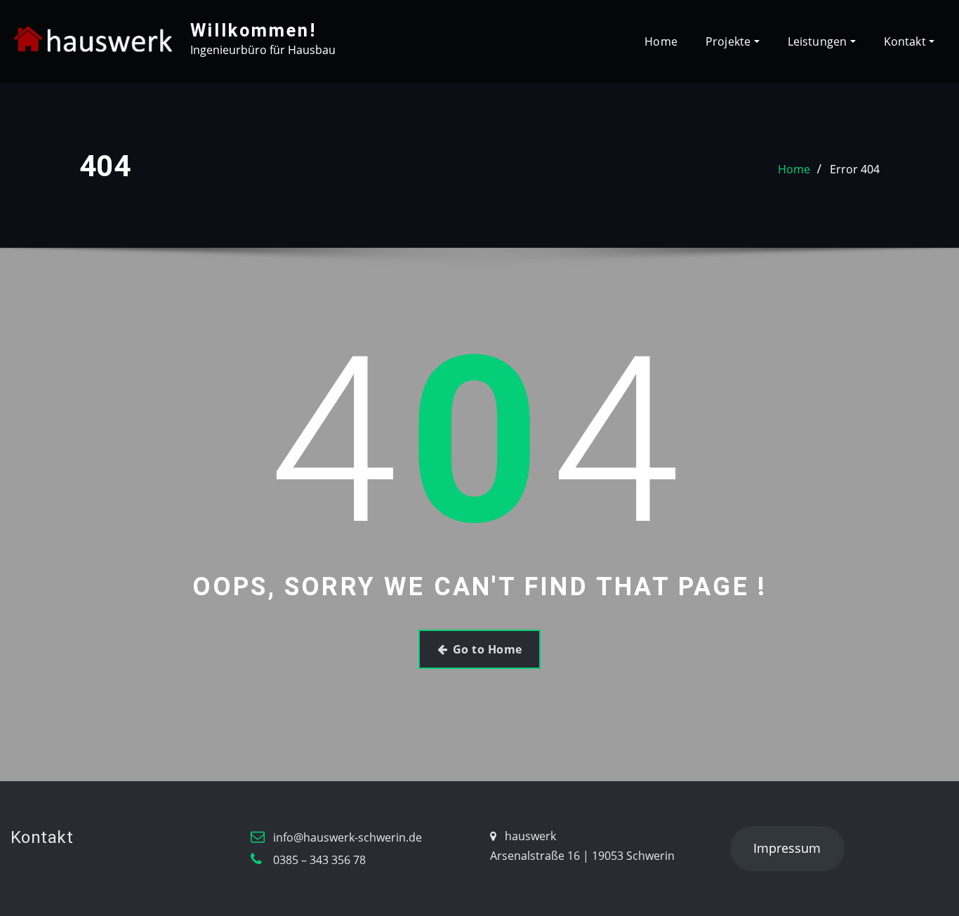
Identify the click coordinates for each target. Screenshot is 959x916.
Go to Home (487, 649)
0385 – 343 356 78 (319, 860)
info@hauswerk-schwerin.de (347, 837)
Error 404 (855, 169)
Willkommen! (253, 30)
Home (660, 41)
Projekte (730, 41)
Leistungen (819, 41)
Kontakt (906, 41)
